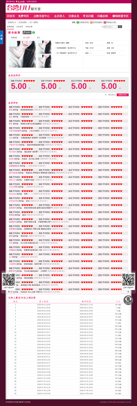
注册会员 (73, 16)
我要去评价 (123, 95)
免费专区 (23, 16)
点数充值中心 (42, 16)
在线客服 (27, 402)
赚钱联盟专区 (121, 16)
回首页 (11, 16)
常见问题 (88, 16)
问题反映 (102, 16)
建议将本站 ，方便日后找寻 (21, 2)
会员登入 (59, 16)
